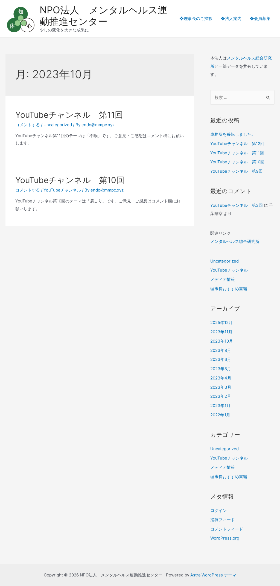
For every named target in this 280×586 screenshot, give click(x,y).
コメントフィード (226, 529)
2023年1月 (220, 405)
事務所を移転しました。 (232, 134)
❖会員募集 (260, 18)
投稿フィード (222, 519)
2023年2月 (220, 396)
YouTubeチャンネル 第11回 (69, 115)
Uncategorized (57, 124)
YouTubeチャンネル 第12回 (237, 143)
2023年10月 (221, 341)
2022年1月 (220, 414)
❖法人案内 (231, 18)
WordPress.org (224, 538)
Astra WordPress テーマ (213, 575)
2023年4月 (220, 378)
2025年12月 (221, 322)
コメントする (27, 124)
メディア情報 (222, 279)
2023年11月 (221, 331)
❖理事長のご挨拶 (195, 18)
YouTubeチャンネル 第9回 (236, 171)
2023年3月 (220, 387)
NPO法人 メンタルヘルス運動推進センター (103, 15)
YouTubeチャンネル (62, 190)
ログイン (218, 510)
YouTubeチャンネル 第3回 (236, 205)
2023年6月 (220, 359)
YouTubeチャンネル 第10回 (69, 180)
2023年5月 (220, 368)
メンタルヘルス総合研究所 (234, 241)
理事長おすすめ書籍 (228, 288)
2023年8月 (220, 350)
